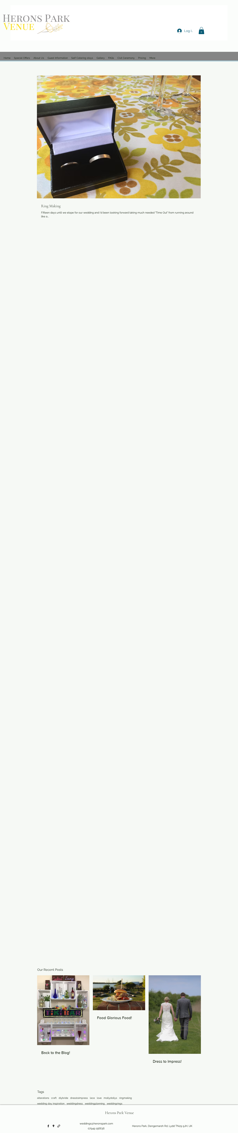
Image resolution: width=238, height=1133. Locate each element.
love (99, 1098)
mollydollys (110, 1098)
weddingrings (114, 1103)
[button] (201, 30)
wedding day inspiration (50, 1103)
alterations (43, 1098)
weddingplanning (95, 1103)
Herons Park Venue (119, 1112)
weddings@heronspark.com (96, 1123)
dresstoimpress (79, 1098)
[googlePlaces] (53, 1126)
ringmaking (125, 1098)
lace (92, 1098)
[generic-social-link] (58, 1126)
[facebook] (48, 1126)
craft (54, 1098)
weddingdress (75, 1103)
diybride (63, 1098)
